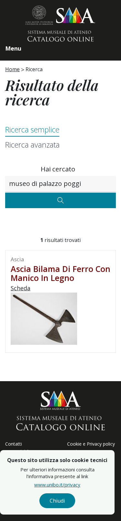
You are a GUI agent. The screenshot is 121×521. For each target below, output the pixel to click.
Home (12, 69)
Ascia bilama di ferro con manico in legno (60, 273)
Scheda (20, 288)
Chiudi (57, 500)
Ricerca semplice (32, 129)
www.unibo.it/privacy (57, 484)
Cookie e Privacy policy (91, 444)
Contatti (13, 444)
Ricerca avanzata (32, 145)
